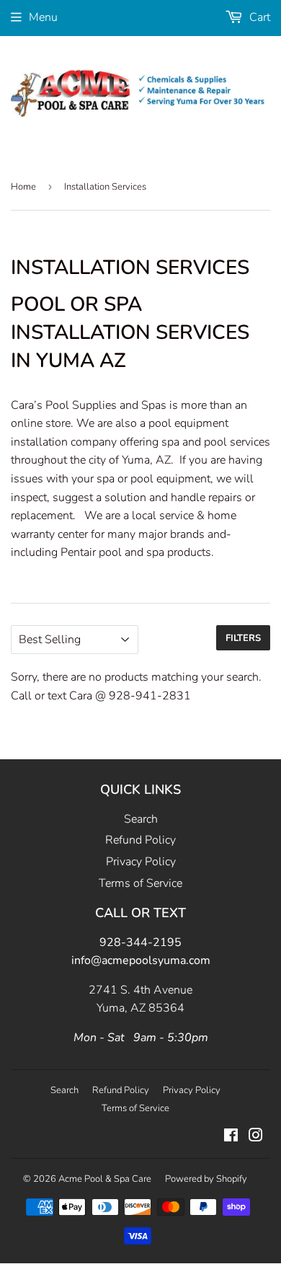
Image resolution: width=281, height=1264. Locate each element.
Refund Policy (140, 840)
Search (141, 819)
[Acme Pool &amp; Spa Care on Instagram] (256, 1137)
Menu (43, 17)
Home (23, 186)
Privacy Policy (141, 862)
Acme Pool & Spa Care (104, 1178)
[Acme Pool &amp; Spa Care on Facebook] (230, 1137)
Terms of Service (140, 883)
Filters (243, 638)
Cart (258, 17)
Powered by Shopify (206, 1178)
